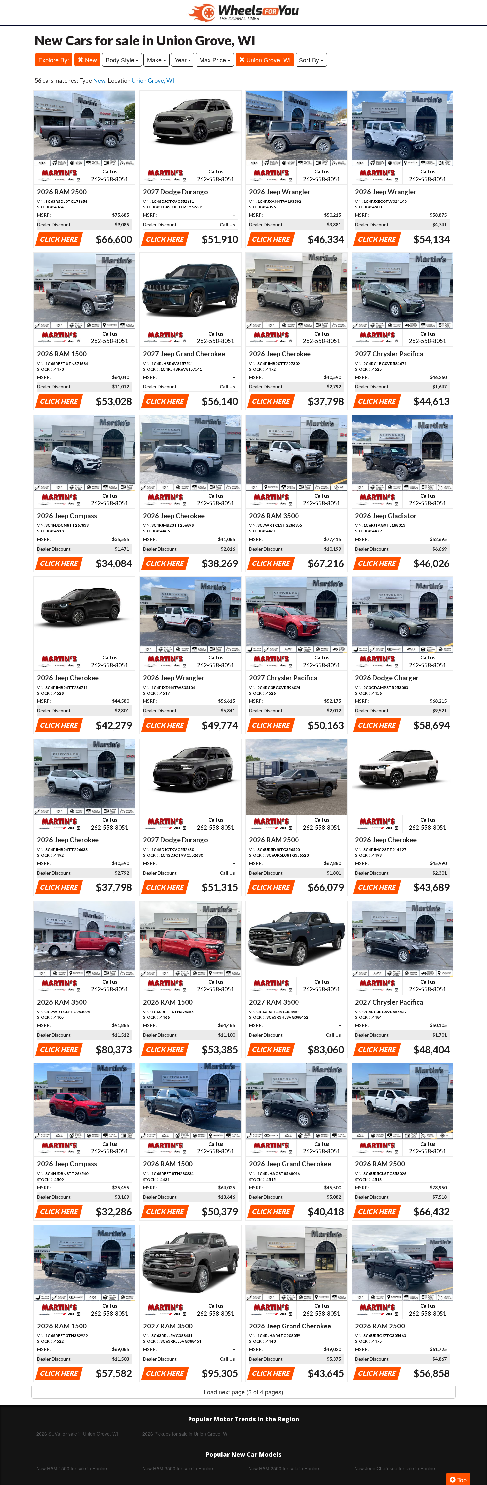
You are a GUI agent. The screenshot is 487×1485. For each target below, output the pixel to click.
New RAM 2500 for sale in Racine (283, 1468)
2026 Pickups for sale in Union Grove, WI (185, 1433)
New (90, 59)
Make (155, 59)
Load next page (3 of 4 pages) (243, 1391)
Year (181, 59)
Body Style (121, 59)
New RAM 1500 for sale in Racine (71, 1468)
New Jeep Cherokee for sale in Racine (394, 1468)
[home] (243, 12)
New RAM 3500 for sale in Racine (177, 1468)
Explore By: (53, 59)
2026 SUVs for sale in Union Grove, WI (77, 1433)
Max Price (213, 59)
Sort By (310, 59)
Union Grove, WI (268, 59)
